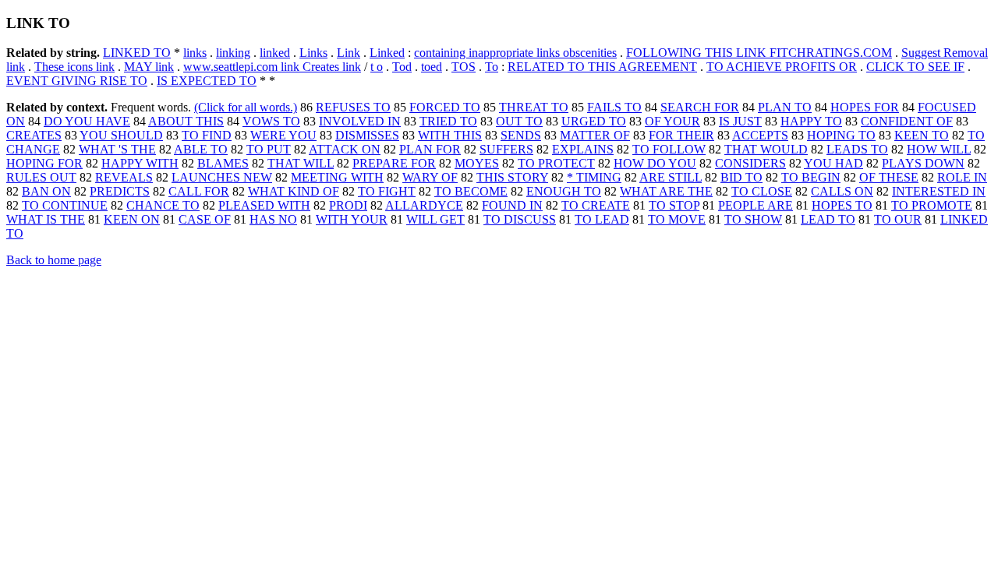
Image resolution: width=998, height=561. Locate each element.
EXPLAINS (583, 149)
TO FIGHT (387, 191)
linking (233, 52)
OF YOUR (672, 121)
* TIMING (594, 177)
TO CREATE (595, 205)
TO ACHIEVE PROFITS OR (781, 66)
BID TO (741, 177)
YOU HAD (833, 163)
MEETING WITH (337, 177)
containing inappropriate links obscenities (515, 52)
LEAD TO (828, 219)
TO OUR (898, 219)
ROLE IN (962, 177)
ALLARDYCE (424, 205)
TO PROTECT (556, 163)
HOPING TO (841, 135)
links (195, 52)
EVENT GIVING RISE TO (76, 80)
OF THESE (888, 177)
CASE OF (205, 219)
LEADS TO (857, 149)
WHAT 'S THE (117, 149)
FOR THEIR (681, 135)
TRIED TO (448, 121)
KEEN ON (132, 219)
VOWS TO (271, 121)
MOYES (477, 163)
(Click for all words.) (245, 107)
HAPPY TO (811, 121)
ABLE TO (201, 149)
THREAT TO (533, 107)
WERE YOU (283, 135)
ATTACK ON (344, 149)
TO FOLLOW (669, 149)
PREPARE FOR (394, 163)
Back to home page (53, 259)
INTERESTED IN (939, 191)
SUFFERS (506, 149)
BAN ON (46, 191)
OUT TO (519, 121)
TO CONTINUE (65, 205)
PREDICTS (120, 191)
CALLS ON (842, 191)
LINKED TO (137, 52)
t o (376, 66)
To (491, 66)
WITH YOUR (352, 219)
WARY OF (430, 177)
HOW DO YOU (655, 163)
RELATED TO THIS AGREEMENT (602, 66)
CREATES (34, 135)
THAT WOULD (766, 149)
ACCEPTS (760, 135)
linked (275, 52)
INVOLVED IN (360, 121)
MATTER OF (595, 135)
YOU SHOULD (121, 135)
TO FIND (207, 135)
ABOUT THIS (186, 121)
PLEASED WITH (264, 205)
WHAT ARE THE (666, 191)
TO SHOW (753, 219)
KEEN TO (921, 135)
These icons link (74, 66)
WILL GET (435, 219)
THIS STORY (512, 177)
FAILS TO (614, 107)
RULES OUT (41, 177)
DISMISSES (367, 135)
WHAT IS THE (45, 219)
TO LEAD (602, 219)
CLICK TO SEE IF (915, 66)
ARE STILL (670, 177)
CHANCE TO (163, 205)
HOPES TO (842, 205)
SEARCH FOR (699, 107)
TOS (463, 66)
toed (431, 66)
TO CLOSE (761, 191)
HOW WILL (939, 149)
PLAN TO (785, 107)
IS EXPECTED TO (207, 80)
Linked (387, 52)
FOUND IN (512, 205)
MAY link (149, 66)
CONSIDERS (750, 163)
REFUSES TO (353, 107)
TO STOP (674, 205)
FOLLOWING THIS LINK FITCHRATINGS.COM (759, 52)
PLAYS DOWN (923, 163)
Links (313, 52)
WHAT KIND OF (293, 191)
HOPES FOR (864, 107)
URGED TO (593, 121)
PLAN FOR (430, 149)
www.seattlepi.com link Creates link (272, 66)
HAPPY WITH (140, 163)
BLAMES (223, 163)
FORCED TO (444, 107)
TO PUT (268, 149)
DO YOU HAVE (87, 121)
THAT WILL (300, 163)
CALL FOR (198, 191)
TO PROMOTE (931, 205)
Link (348, 52)
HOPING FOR (44, 163)
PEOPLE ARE (755, 205)
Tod (402, 66)
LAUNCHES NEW (222, 177)
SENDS (521, 135)
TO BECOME (471, 191)
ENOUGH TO (563, 191)
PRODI (348, 205)
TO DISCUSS (519, 219)
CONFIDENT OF (907, 121)
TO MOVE (677, 219)
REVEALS (124, 177)
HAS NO (273, 219)
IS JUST (740, 121)
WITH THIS (450, 135)
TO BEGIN (811, 177)
